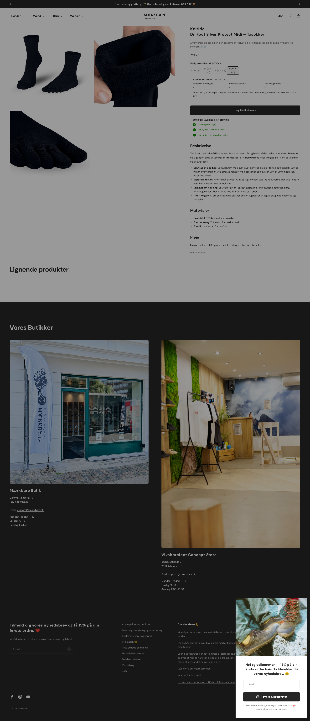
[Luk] (300, 605)
